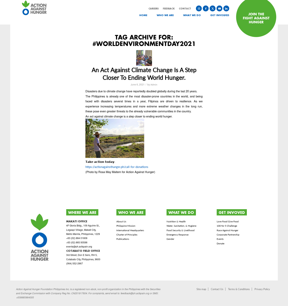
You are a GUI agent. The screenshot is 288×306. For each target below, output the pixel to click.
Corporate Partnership (228, 234)
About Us (121, 221)
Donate (220, 243)
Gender (170, 238)
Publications (122, 238)
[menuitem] (140, 15)
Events (220, 238)
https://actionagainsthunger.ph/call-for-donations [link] (116, 167)
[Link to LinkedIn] (226, 8)
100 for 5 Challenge (227, 225)
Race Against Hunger (227, 230)
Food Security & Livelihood (181, 230)
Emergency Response (177, 234)
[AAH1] (144, 58)
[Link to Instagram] (199, 8)
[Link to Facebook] (206, 8)
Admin (153, 84)
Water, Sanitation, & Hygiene (181, 225)
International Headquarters (130, 230)
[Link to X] (213, 8)
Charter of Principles (126, 234)
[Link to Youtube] (219, 8)
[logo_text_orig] (35, 12)
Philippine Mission (125, 225)
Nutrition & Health (176, 221)
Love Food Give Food (228, 221)
